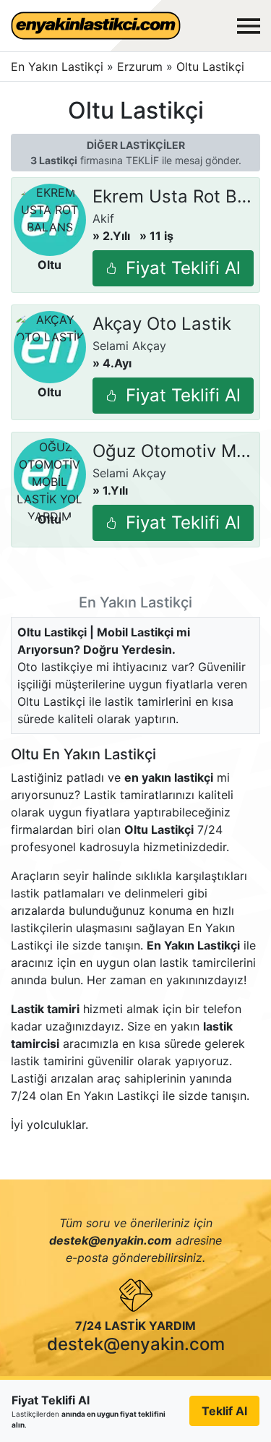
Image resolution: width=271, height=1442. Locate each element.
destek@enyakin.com (136, 1344)
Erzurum (141, 66)
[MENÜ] (248, 26)
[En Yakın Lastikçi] (96, 25)
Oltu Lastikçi (210, 66)
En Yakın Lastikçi (57, 66)
